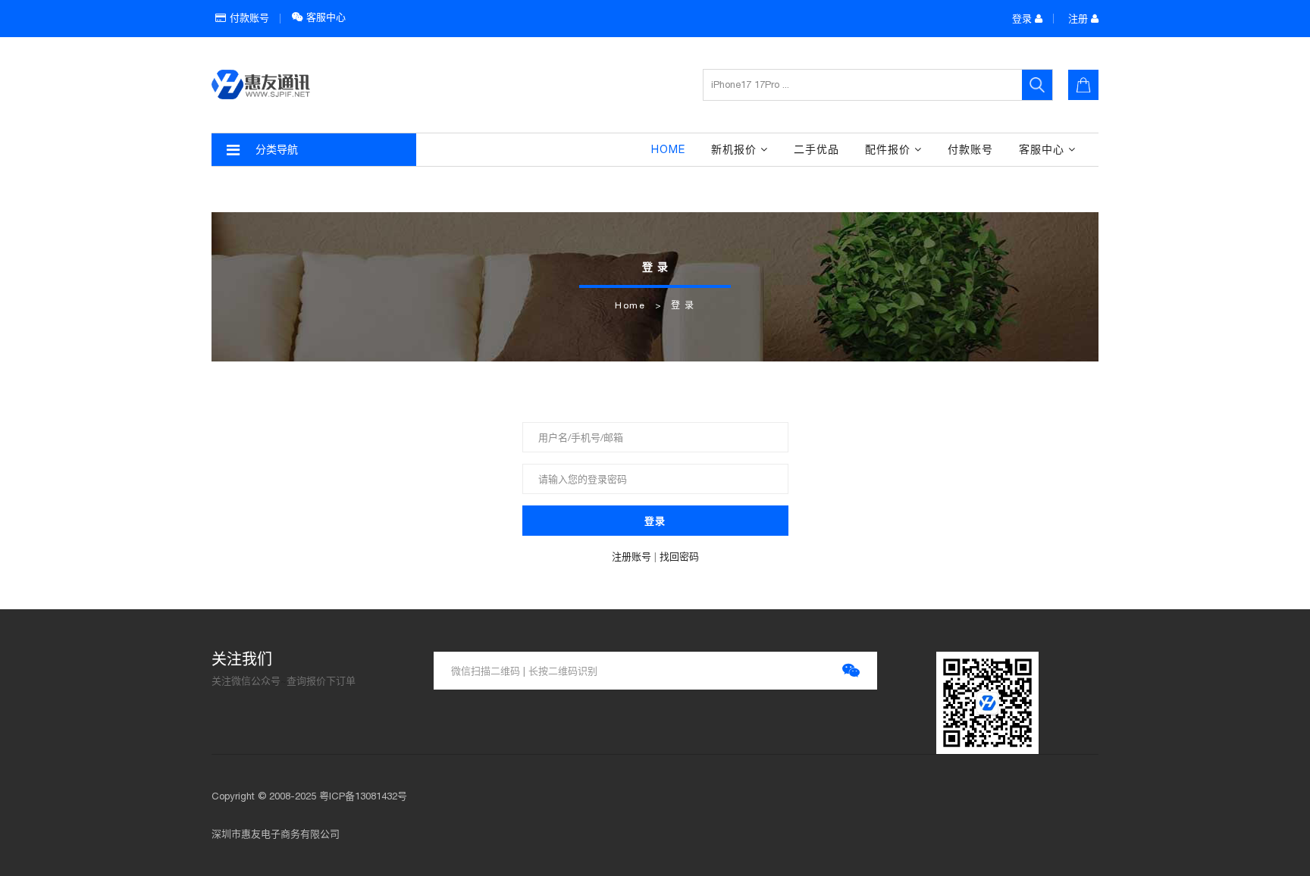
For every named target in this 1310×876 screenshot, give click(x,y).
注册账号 (631, 556)
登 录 (683, 305)
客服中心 (324, 17)
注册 (1079, 18)
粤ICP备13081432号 (363, 796)
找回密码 (679, 556)
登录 (1023, 18)
